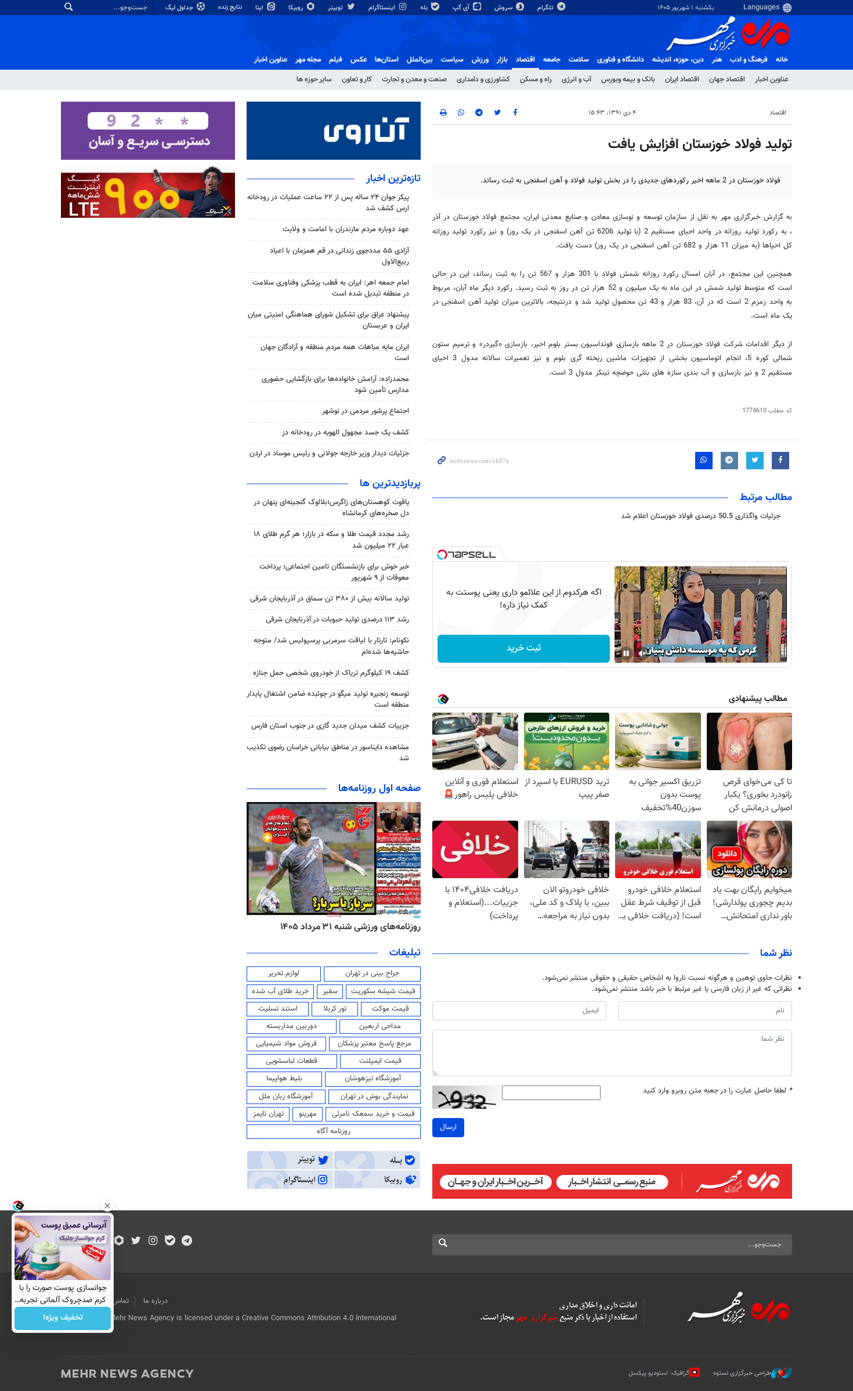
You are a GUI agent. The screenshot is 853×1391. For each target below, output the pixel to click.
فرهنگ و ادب (749, 60)
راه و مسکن (536, 79)
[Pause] (626, 653)
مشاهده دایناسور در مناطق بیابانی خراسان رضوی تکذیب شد (328, 753)
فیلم (335, 60)
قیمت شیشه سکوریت (383, 991)
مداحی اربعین (380, 1026)
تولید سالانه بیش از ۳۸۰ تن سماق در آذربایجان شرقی (329, 599)
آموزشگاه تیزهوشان (373, 1078)
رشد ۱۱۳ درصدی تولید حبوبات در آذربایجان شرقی (337, 620)
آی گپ (462, 8)
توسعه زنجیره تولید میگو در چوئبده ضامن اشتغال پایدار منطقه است (328, 699)
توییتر (336, 8)
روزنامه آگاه (333, 1131)
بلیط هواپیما (284, 1078)
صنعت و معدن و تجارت (414, 79)
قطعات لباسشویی (291, 1061)
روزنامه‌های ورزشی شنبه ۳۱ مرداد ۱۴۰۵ (350, 927)
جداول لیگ (180, 8)
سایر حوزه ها (314, 79)
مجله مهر (308, 60)
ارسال (448, 1127)
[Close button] (107, 1206)
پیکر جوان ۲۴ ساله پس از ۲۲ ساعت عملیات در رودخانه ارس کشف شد (328, 203)
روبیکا (296, 8)
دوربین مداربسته (291, 1026)
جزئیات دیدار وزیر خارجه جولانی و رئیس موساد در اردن (329, 453)
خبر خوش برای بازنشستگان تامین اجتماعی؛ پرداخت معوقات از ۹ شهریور (334, 572)
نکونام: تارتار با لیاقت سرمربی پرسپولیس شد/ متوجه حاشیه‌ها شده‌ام (331, 646)
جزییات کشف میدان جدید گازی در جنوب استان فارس (330, 726)
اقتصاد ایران (682, 79)
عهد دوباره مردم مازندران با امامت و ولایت (346, 229)
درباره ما (155, 1301)
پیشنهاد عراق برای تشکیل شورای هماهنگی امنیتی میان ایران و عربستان (328, 320)
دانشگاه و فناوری (620, 60)
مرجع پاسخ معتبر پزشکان (374, 1043)
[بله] (169, 1242)
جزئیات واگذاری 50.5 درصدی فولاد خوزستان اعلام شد (700, 516)
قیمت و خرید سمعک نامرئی (373, 1114)
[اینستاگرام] (153, 1242)
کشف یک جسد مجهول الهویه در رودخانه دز (345, 432)
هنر (717, 60)
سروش (504, 8)
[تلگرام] (186, 1242)
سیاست (452, 60)
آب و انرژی (576, 79)
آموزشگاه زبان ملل (286, 1096)
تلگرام (546, 8)
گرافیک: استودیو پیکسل (658, 1373)
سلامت (579, 60)
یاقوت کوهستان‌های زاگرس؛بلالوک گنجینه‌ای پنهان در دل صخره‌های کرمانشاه (331, 508)
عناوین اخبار (771, 79)
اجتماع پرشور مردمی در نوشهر (365, 411)
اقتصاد (525, 60)
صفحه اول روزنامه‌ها (379, 788)
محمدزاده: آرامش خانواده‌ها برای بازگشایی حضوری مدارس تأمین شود (335, 384)
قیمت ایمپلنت (380, 1061)
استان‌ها (387, 60)
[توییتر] (136, 1242)
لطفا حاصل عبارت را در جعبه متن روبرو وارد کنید (717, 1091)
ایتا (260, 8)
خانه (782, 60)
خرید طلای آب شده (280, 991)
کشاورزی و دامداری (483, 79)
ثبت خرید (524, 648)
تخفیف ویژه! (63, 1318)
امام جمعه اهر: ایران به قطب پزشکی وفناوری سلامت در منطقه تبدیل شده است (330, 288)
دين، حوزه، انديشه (678, 60)
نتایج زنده (231, 7)
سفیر (330, 991)
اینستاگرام (382, 8)
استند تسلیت (278, 1009)
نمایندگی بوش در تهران (375, 1096)
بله (424, 8)
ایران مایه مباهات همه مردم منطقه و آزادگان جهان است (335, 353)
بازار (502, 60)
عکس (358, 60)
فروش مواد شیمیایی (286, 1043)
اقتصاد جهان (727, 79)
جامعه (552, 60)
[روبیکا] (119, 1242)
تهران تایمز (268, 1114)
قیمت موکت (390, 1009)
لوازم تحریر (283, 973)
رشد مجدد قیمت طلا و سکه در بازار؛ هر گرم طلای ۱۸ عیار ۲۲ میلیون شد (331, 540)
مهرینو (308, 1114)
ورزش (480, 60)
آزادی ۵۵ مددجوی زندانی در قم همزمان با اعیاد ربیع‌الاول (339, 256)
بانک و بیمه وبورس (628, 79)
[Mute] (642, 653)
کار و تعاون (357, 79)
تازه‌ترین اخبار (393, 178)
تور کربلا (334, 1009)
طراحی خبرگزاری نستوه (742, 1373)
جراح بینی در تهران (372, 973)
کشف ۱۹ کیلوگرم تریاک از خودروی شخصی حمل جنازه (331, 673)
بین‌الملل (420, 60)
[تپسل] (442, 554)
